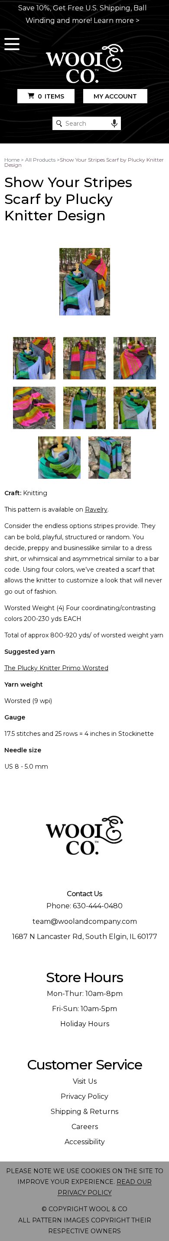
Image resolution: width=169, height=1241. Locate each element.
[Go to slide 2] (84, 358)
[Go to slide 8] (109, 457)
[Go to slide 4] (34, 408)
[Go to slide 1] (34, 358)
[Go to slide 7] (59, 457)
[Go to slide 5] (84, 408)
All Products (40, 159)
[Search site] (59, 123)
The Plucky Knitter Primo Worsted (56, 668)
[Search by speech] (114, 123)
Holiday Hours (84, 1024)
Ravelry (96, 509)
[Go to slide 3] (134, 358)
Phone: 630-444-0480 (84, 906)
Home (12, 159)
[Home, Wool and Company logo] (85, 64)
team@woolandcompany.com (84, 921)
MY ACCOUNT (115, 96)
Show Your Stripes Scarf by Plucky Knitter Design (84, 162)
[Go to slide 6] (134, 408)
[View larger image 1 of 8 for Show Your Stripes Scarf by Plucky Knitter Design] (85, 282)
